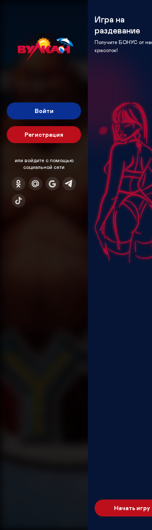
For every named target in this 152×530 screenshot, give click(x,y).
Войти (44, 111)
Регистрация (43, 134)
